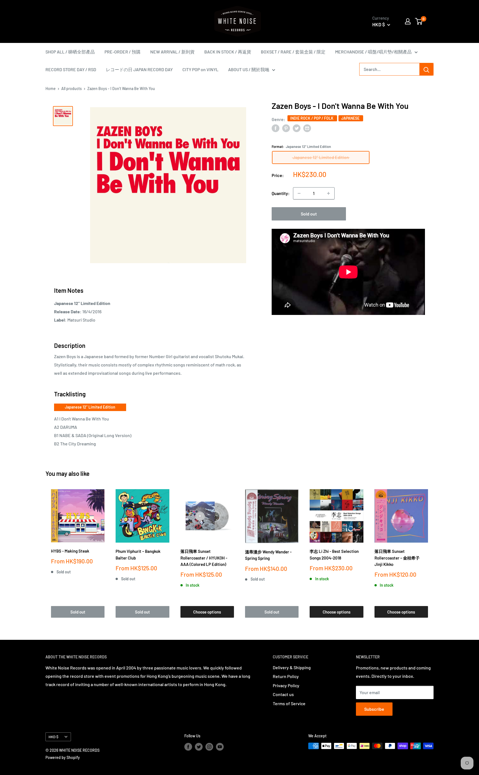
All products (71, 88)
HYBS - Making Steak (70, 550)
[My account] (408, 21)
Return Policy (286, 676)
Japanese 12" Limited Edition (90, 407)
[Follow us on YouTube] (220, 746)
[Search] (426, 69)
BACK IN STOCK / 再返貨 (227, 51)
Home (50, 88)
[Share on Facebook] (275, 128)
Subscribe (374, 709)
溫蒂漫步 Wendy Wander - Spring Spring (268, 555)
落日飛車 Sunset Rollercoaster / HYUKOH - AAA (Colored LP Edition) (203, 558)
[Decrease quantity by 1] (299, 193)
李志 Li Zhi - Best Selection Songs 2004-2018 (334, 554)
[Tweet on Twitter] (296, 128)
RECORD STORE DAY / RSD (70, 69)
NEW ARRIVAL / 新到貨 (172, 51)
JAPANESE (350, 118)
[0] (419, 21)
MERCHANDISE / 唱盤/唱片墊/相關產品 (373, 51)
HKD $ (53, 736)
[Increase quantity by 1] (328, 193)
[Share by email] (307, 128)
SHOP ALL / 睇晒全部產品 (70, 51)
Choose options (207, 611)
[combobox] (389, 69)
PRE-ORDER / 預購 (123, 51)
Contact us (283, 694)
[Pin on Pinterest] (286, 128)
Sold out (309, 213)
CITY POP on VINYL (200, 69)
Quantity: (281, 193)
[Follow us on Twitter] (199, 746)
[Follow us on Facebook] (188, 746)
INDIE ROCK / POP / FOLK (312, 118)
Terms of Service (289, 703)
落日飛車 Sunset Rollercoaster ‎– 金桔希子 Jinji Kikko (397, 558)
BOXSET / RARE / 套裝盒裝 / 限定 (293, 51)
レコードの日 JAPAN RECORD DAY (139, 69)
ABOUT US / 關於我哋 (248, 69)
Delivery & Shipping (292, 667)
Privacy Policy (286, 685)
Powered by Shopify (62, 757)
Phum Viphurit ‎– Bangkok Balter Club (138, 554)
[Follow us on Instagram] (209, 746)
